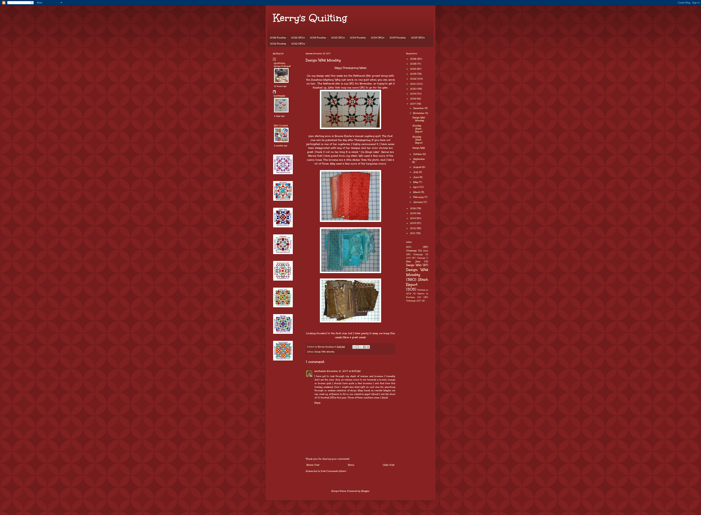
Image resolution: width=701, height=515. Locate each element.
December (419, 108)
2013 (413, 223)
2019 (413, 93)
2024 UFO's (377, 37)
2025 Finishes (318, 37)
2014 (413, 218)
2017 (413, 103)
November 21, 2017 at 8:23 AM (344, 371)
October (418, 154)
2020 (413, 88)
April (416, 187)
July (416, 172)
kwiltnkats (320, 371)
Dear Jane (413, 261)
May (416, 182)
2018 (413, 98)
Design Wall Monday (324, 351)
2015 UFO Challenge (415, 258)
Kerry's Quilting (310, 17)
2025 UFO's (338, 37)
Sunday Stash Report (417, 128)
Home (351, 464)
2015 (413, 213)
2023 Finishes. (398, 37)
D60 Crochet (281, 125)
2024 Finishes (358, 37)
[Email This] (354, 347)
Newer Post (313, 464)
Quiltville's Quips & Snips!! (282, 65)
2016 (413, 208)
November (419, 113)
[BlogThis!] (357, 347)
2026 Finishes (278, 37)
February (418, 197)
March (417, 192)
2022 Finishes (278, 43)
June (416, 177)
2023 (413, 73)
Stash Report (417, 282)
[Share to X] (361, 347)
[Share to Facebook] (364, 347)
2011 (413, 233)
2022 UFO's (298, 43)
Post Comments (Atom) (333, 471)
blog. (342, 152)
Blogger (365, 491)
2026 (413, 58)
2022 (413, 78)
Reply (318, 402)
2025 (413, 63)
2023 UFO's (418, 37)
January (418, 202)
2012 (413, 228)
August (417, 167)
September (419, 159)
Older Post (388, 464)
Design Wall (419, 147)
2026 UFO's (298, 37)
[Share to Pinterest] (368, 347)
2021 (413, 83)
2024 (413, 68)
